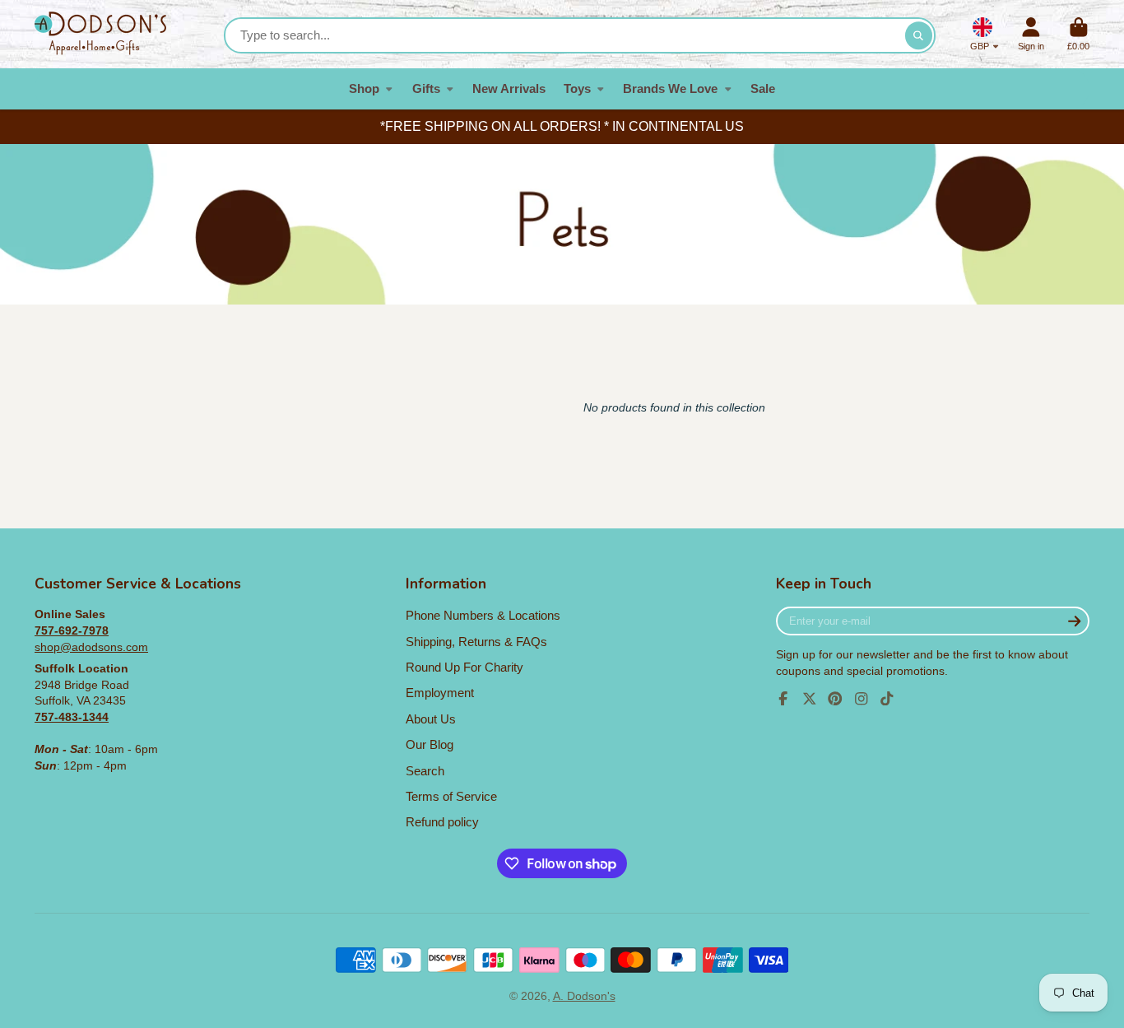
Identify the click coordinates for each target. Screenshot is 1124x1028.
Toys (577, 88)
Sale (762, 88)
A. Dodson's (584, 995)
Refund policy (442, 822)
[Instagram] (861, 698)
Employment (440, 693)
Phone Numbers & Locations (483, 615)
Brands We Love (670, 88)
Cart (1078, 34)
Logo (100, 34)
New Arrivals (509, 88)
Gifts (426, 88)
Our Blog (429, 744)
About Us (431, 719)
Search (425, 771)
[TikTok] (887, 698)
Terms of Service (451, 796)
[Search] (919, 35)
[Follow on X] (809, 698)
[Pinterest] (835, 698)
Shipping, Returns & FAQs (476, 642)
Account (1031, 34)
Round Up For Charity (464, 667)
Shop (364, 88)
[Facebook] (783, 698)
